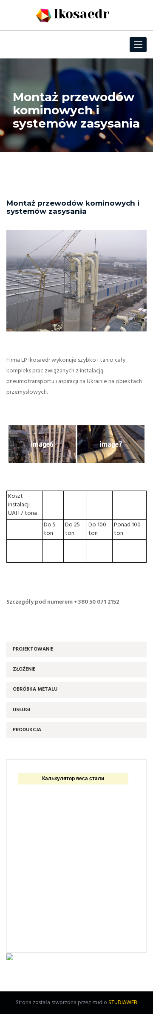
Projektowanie (33, 649)
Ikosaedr (82, 14)
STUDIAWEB (122, 1002)
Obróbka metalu (35, 689)
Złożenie (24, 669)
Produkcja (27, 730)
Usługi (21, 710)
